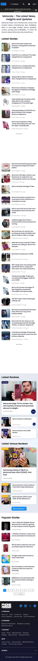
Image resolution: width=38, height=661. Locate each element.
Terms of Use (6, 642)
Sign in (34, 4)
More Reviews (18, 509)
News (9, 633)
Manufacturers (16, 633)
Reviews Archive (24, 635)
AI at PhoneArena (29, 616)
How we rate (18, 616)
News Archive (12, 635)
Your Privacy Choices (15, 644)
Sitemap (4, 635)
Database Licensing (23, 623)
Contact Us (17, 614)
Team (11, 614)
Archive (21, 594)
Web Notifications (28, 642)
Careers (25, 614)
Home (3, 633)
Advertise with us (7, 625)
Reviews (25, 633)
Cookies (4, 644)
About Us (5, 614)
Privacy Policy (16, 642)
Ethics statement (7, 616)
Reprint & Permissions (8, 623)
